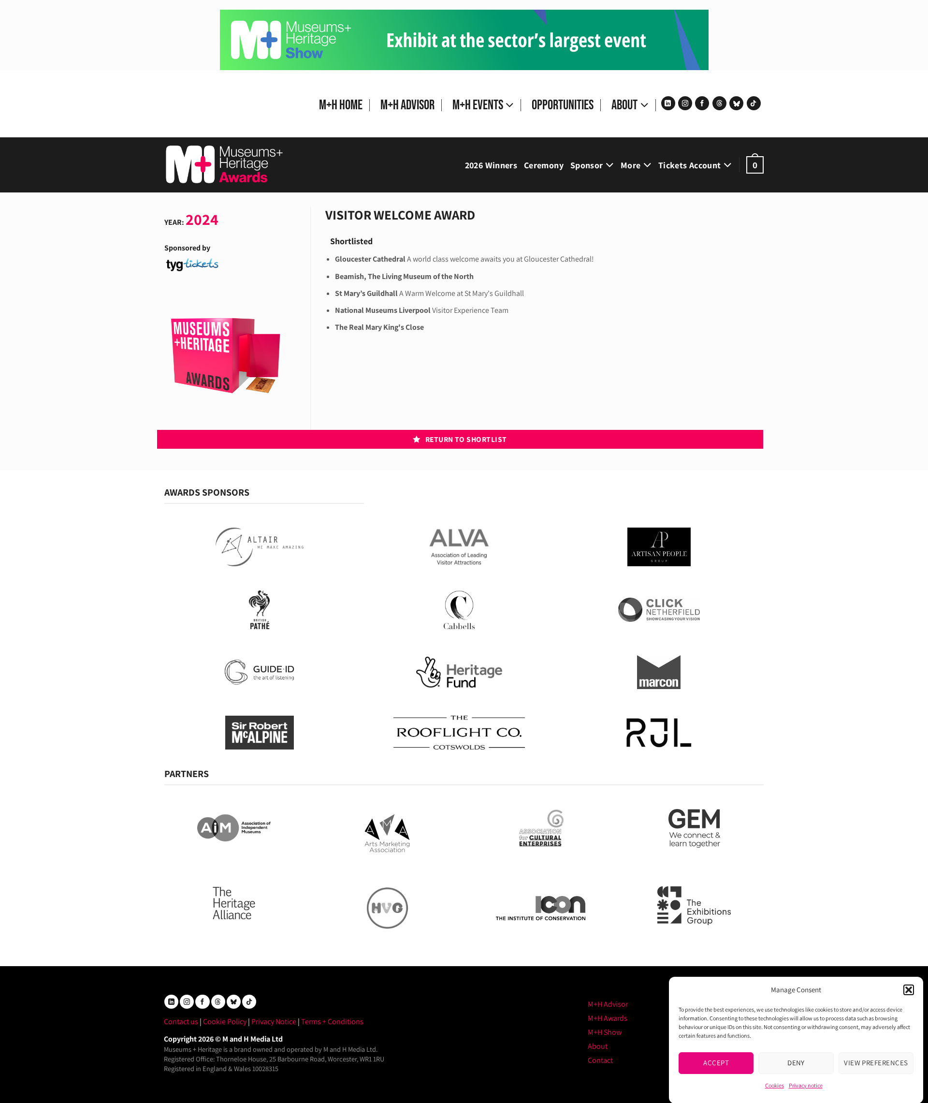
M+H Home (340, 105)
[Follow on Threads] (719, 103)
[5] (464, 39)
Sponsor (586, 165)
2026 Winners (491, 165)
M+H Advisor (407, 105)
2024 (202, 219)
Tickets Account (689, 165)
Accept (716, 1062)
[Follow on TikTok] (754, 103)
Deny (796, 1062)
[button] (909, 990)
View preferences (876, 1062)
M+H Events (477, 105)
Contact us (181, 1021)
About (624, 105)
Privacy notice (806, 1085)
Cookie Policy (224, 1021)
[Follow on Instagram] (685, 103)
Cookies (774, 1085)
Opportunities (563, 105)
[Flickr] (736, 103)
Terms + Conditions (332, 1021)
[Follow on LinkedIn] (668, 103)
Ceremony (544, 165)
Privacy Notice (273, 1021)
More (630, 165)
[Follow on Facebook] (702, 103)
